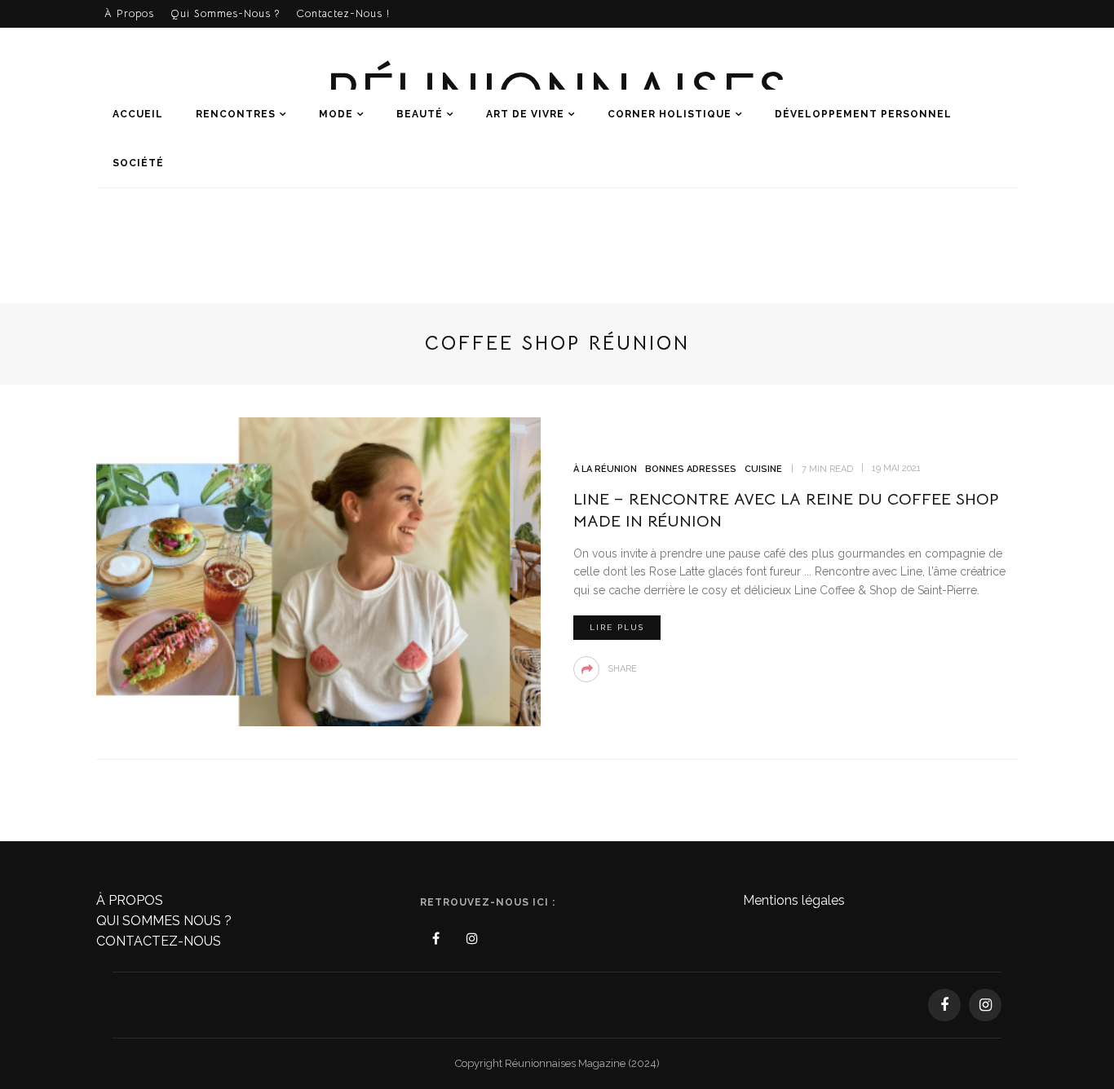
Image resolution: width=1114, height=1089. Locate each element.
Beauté (419, 114)
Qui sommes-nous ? (225, 13)
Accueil (138, 114)
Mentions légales (794, 900)
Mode (336, 114)
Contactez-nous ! (343, 13)
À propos (129, 13)
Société (138, 163)
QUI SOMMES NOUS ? (164, 920)
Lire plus (617, 627)
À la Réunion (605, 469)
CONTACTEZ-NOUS (158, 941)
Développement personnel (863, 114)
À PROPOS (129, 900)
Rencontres (236, 114)
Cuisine (763, 469)
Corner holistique (670, 114)
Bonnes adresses (690, 469)
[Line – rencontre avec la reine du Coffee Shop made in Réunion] (318, 571)
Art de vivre (525, 114)
